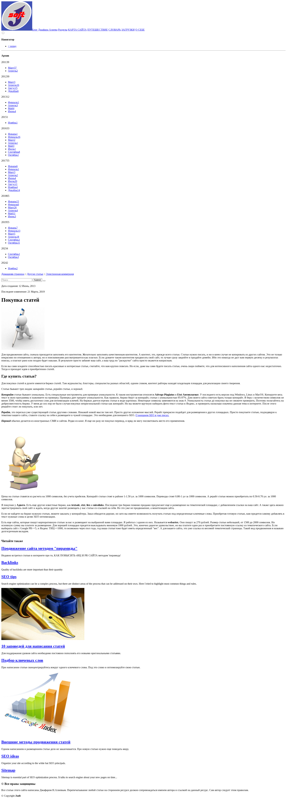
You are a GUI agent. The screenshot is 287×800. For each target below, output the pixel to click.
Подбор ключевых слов (22, 660)
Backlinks (9, 562)
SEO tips (8, 576)
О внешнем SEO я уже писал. (152, 415)
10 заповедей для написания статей (33, 646)
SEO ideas (10, 756)
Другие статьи (35, 274)
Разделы (62, 29)
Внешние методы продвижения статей (35, 742)
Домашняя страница (12, 274)
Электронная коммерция (60, 274)
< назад (12, 46)
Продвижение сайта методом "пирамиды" (39, 548)
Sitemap (8, 770)
